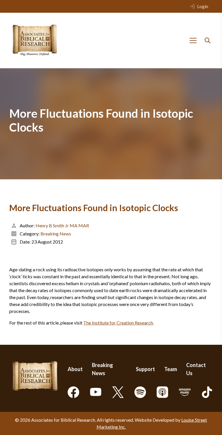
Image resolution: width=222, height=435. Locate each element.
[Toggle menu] (193, 40)
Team (170, 369)
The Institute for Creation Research (118, 322)
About (75, 369)
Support (145, 369)
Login (202, 6)
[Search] (207, 40)
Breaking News (55, 233)
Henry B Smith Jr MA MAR (62, 225)
